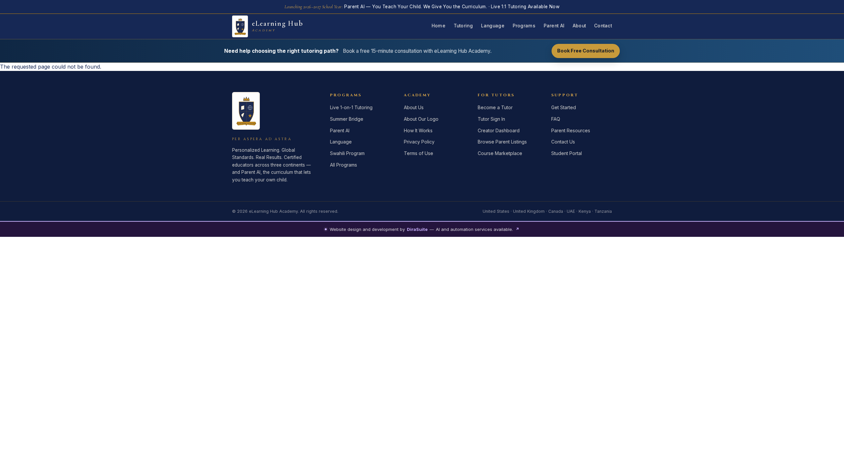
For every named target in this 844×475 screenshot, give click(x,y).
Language (492, 25)
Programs (524, 25)
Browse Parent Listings (502, 141)
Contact (603, 25)
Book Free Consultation (585, 50)
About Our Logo (421, 119)
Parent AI (554, 25)
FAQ (555, 119)
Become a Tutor (495, 107)
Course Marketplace (500, 153)
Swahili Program (347, 153)
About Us (414, 107)
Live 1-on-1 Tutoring (351, 107)
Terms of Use (418, 153)
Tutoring (463, 25)
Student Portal (566, 153)
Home (438, 25)
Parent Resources (570, 130)
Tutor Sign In (491, 119)
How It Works (418, 130)
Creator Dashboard (499, 130)
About (579, 25)
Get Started (563, 107)
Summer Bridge (346, 119)
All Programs (343, 165)
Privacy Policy (419, 141)
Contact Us (563, 141)
